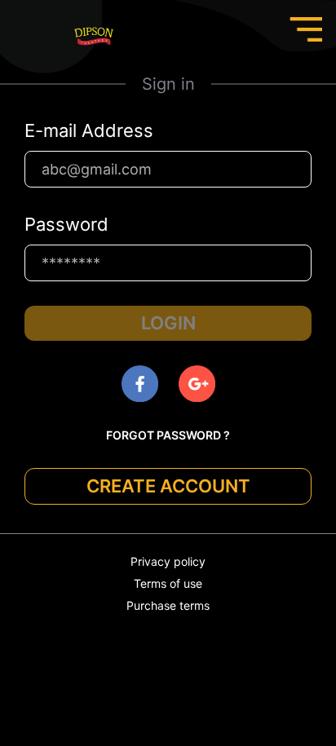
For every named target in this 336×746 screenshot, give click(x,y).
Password (66, 224)
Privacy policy (168, 561)
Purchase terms (168, 605)
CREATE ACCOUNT (168, 486)
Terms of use (168, 583)
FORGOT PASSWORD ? (168, 435)
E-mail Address (88, 130)
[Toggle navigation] (306, 29)
